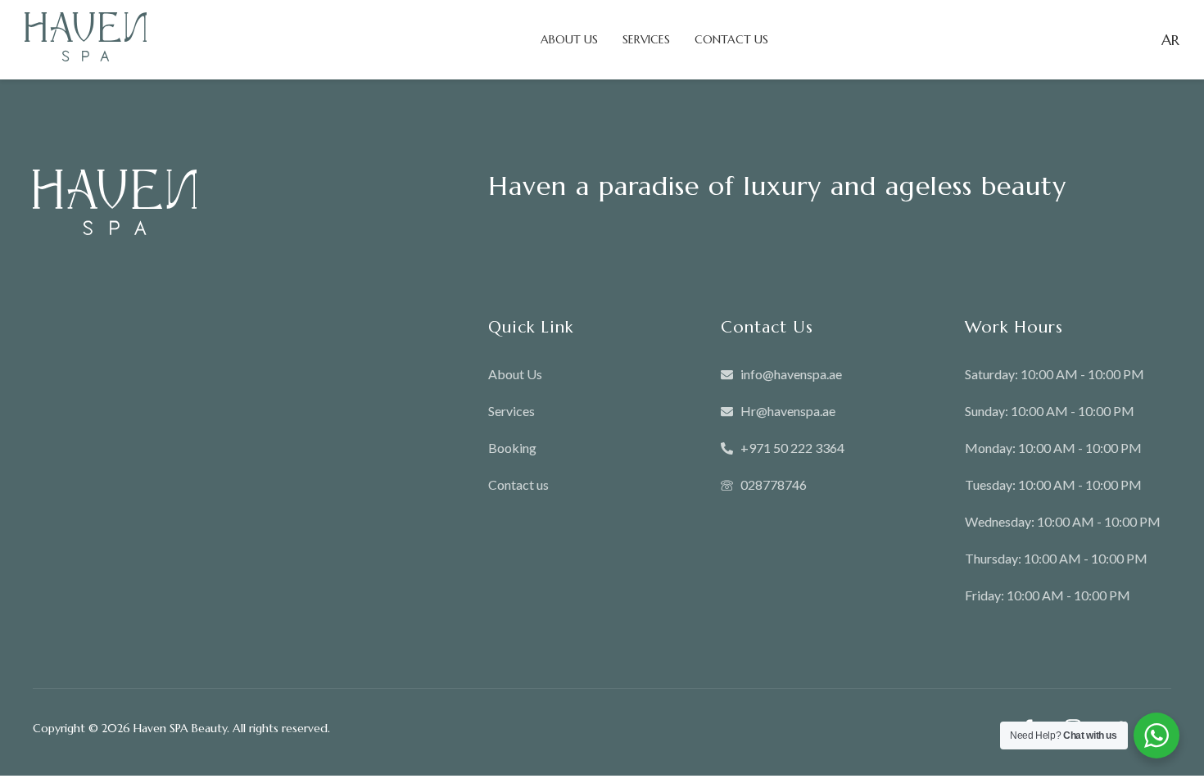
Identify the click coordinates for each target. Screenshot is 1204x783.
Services (646, 39)
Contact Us (731, 39)
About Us (569, 39)
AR (1170, 39)
